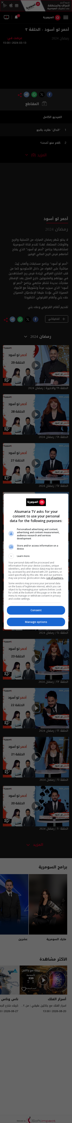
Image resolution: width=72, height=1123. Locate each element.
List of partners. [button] (55, 578)
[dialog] (36, 561)
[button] (36, 556)
